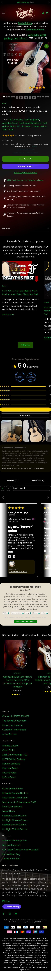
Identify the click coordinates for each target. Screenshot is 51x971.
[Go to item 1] (11, 431)
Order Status (8, 750)
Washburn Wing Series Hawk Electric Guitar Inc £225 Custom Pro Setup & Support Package (17, 681)
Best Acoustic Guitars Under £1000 (19, 802)
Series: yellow (40, 126)
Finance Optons (10, 745)
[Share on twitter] (14, 556)
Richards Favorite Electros (15, 793)
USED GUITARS (30, 635)
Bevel (4, 286)
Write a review (25, 409)
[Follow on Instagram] (10, 913)
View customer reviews (25, 621)
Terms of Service (10, 858)
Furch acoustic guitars (30, 123)
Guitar (13, 126)
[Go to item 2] (34, 431)
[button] (8, 135)
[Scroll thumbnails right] (48, 431)
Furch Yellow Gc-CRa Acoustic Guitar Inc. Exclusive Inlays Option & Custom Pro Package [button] (18, 572)
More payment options (25, 172)
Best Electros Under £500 (15, 797)
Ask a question (25, 415)
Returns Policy (9, 772)
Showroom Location (12, 725)
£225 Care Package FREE (14, 754)
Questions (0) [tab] (38, 480)
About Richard (9, 734)
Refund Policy (9, 777)
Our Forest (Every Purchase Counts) (20, 849)
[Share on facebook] (9, 556)
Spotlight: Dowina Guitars (15, 820)
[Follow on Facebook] (3, 913)
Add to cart (25, 158)
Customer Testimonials (14, 729)
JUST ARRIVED (10, 635)
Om (19, 126)
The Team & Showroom (14, 720)
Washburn (17, 673)
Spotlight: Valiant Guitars (14, 829)
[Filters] (8, 488)
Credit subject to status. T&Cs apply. (25, 152)
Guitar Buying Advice (12, 788)
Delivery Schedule (11, 763)
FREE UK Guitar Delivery (13, 759)
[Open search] (2, 488)
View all (25, 345)
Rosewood (27, 126)
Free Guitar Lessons (12, 806)
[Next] (47, 498)
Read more (8, 314)
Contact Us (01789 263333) (15, 716)
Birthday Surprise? (11, 845)
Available (6, 123)
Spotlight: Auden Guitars (14, 815)
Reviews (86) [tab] (12, 480)
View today (7, 129)
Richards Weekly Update (14, 840)
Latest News (8, 811)
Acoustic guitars (31, 119)
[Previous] (4, 498)
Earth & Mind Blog (11, 854)
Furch (4, 103)
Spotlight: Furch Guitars (14, 824)
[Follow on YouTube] (16, 913)
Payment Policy (10, 768)
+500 (10, 119)
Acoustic (18, 119)
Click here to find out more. (25, 149)
